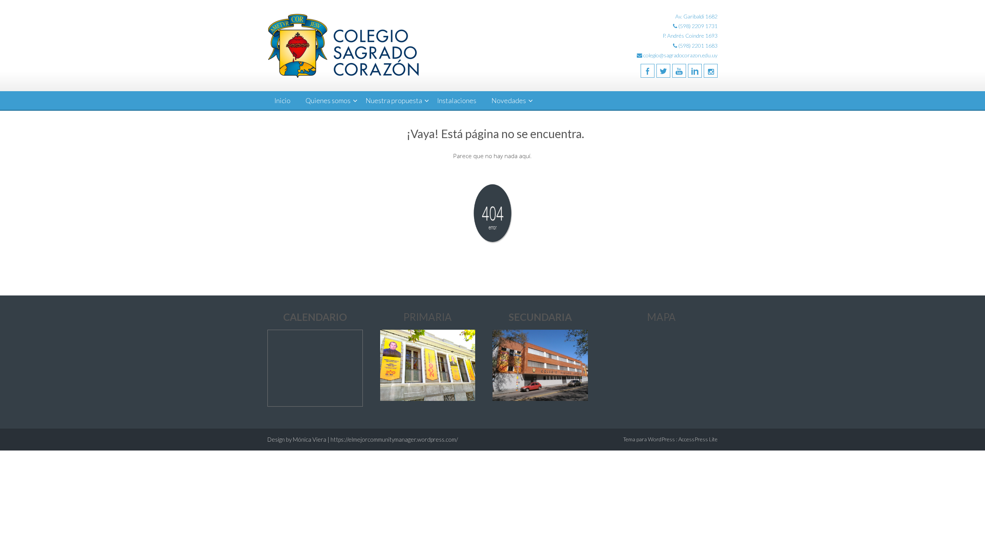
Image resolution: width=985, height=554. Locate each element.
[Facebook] (647, 71)
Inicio (282, 100)
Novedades (508, 100)
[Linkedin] (695, 71)
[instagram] (711, 71)
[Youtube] (679, 71)
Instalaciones (456, 100)
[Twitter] (663, 71)
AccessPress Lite (698, 439)
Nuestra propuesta (394, 100)
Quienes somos (328, 100)
